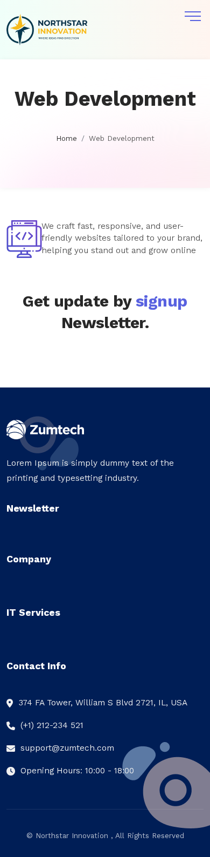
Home (66, 138)
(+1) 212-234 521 (51, 725)
